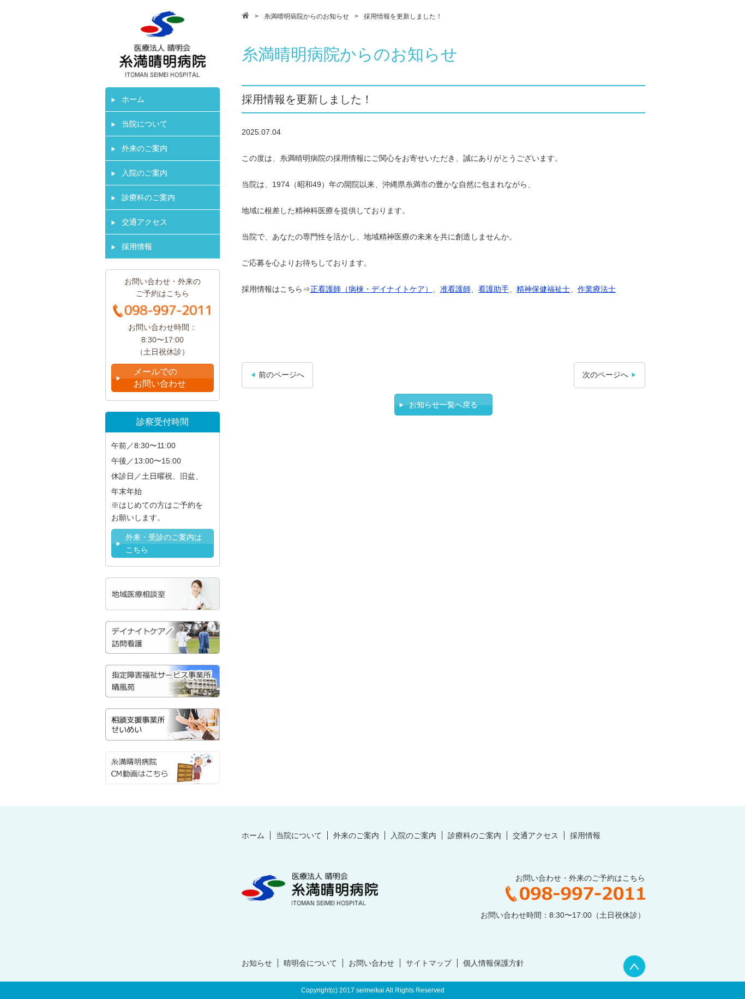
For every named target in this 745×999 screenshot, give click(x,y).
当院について (144, 123)
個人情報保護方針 (493, 963)
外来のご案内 (144, 148)
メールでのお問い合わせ (160, 377)
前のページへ (281, 374)
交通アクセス (144, 222)
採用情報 (137, 246)
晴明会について (310, 963)
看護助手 (493, 289)
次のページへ (605, 374)
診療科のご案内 (148, 197)
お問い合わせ (371, 963)
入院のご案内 (144, 172)
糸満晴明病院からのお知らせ (306, 16)
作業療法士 (597, 289)
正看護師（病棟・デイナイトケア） (371, 289)
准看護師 (455, 289)
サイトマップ (429, 963)
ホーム (133, 99)
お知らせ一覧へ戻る (443, 404)
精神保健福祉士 (543, 289)
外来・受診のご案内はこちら (163, 543)
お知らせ (257, 963)
